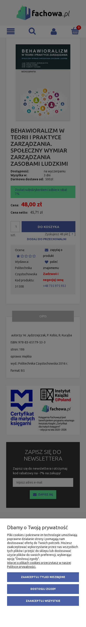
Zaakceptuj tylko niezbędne (43, 577)
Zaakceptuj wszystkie (43, 600)
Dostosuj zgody (43, 588)
